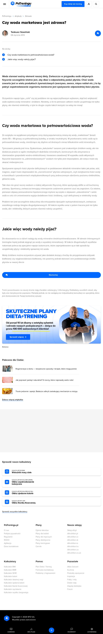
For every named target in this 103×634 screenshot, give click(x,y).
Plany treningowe (43, 543)
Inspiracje (71, 576)
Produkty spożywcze (75, 573)
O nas (6, 530)
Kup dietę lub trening (73, 4)
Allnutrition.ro (72, 543)
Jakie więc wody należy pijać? (22, 59)
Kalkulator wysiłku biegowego (16, 592)
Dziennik (11, 632)
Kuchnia (70, 570)
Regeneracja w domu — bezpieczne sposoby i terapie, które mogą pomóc (46, 369)
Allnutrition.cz (72, 537)
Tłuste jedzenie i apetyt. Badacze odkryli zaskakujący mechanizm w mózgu (47, 391)
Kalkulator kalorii (10, 576)
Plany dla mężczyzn (44, 537)
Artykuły (18, 16)
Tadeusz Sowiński (20, 32)
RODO (6, 540)
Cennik (38, 546)
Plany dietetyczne (43, 540)
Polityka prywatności (12, 533)
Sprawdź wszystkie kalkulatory (14, 511)
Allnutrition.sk (72, 540)
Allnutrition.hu (73, 546)
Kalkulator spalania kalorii (14, 583)
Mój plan (31, 632)
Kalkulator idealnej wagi (13, 579)
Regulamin (8, 537)
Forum (70, 589)
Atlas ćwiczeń (72, 567)
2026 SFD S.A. (29, 617)
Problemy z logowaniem (45, 573)
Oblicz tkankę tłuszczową (23, 502)
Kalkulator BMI (10, 567)
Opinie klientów (42, 530)
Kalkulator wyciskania (12, 589)
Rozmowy (72, 632)
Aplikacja (7, 543)
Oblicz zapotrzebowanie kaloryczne (23, 482)
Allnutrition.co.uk (74, 553)
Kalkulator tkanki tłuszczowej (15, 586)
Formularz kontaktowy (45, 570)
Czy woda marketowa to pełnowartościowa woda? (31, 55)
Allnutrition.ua (72, 550)
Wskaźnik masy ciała (22, 472)
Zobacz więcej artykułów (12, 400)
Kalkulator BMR (10, 570)
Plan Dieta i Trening (44, 567)
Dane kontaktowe (11, 546)
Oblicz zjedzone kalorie (22, 492)
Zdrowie (28, 16)
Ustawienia (91, 632)
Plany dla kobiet (42, 533)
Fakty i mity (72, 579)
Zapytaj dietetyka (74, 586)
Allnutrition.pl (72, 533)
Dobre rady (71, 583)
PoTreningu (6, 16)
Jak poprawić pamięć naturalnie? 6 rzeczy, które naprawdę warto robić (44, 380)
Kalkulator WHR (10, 573)
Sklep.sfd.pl (72, 530)
